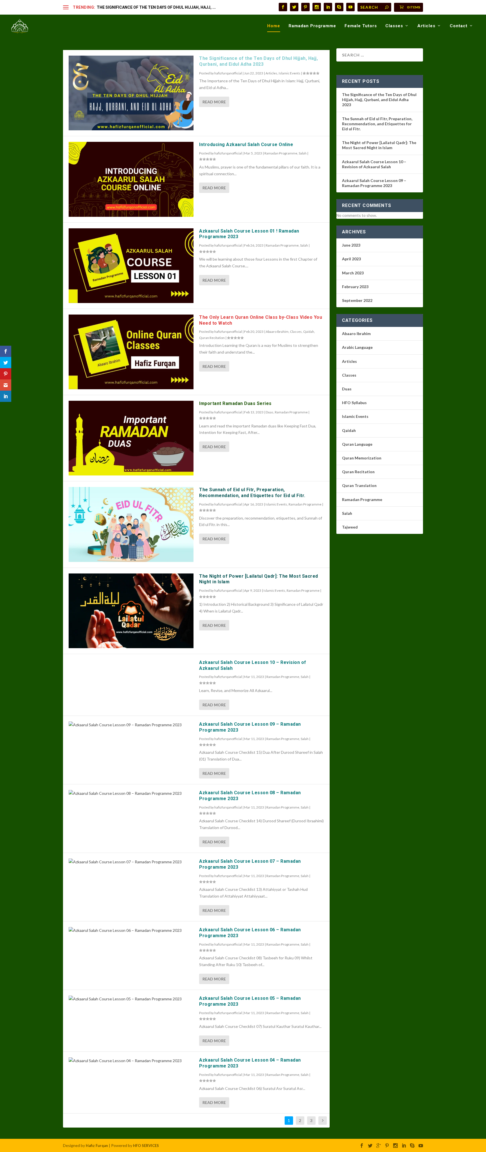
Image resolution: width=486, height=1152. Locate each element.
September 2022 (357, 300)
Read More (214, 101)
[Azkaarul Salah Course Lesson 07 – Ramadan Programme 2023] (131, 862)
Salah (303, 153)
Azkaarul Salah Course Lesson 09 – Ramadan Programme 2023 (374, 183)
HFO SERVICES (146, 1145)
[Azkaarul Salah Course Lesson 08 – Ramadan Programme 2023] (131, 793)
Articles (426, 26)
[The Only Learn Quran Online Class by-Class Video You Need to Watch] (131, 352)
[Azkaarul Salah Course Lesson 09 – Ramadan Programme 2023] (131, 724)
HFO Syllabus (354, 402)
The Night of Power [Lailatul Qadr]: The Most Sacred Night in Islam (379, 145)
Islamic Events (289, 73)
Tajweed (350, 527)
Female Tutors (361, 26)
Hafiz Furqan (97, 1145)
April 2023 (351, 258)
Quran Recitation (212, 338)
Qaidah (308, 331)
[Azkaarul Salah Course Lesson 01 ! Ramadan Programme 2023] (131, 265)
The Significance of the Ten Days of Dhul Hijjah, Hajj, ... (156, 7)
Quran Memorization (361, 458)
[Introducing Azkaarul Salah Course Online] (131, 179)
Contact (458, 26)
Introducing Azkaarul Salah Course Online (246, 144)
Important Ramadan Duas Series (235, 403)
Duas (269, 412)
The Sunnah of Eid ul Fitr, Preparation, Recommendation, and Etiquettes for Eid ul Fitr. (252, 492)
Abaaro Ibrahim (277, 331)
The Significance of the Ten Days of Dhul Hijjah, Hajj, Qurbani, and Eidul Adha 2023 (258, 61)
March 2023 (353, 272)
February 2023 (355, 286)
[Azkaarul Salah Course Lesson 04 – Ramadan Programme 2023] (131, 1060)
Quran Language (357, 444)
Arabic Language (357, 347)
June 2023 (351, 245)
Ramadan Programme (312, 26)
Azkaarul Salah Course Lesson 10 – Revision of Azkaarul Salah (374, 164)
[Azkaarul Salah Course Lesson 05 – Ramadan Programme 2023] (131, 999)
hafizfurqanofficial (228, 73)
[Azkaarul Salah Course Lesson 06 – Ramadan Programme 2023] (131, 930)
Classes (394, 26)
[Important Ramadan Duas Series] (131, 438)
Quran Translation (359, 485)
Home (273, 26)
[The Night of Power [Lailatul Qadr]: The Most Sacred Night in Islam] (131, 610)
